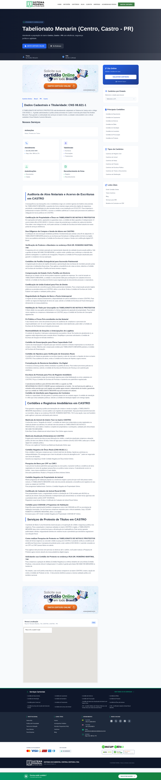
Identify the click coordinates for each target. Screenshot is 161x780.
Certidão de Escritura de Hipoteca (65, 358)
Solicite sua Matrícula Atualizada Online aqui (56, 445)
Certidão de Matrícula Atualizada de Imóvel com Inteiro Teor (94, 702)
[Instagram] (120, 721)
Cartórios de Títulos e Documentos (116, 171)
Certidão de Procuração (74, 254)
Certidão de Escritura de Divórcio (43, 280)
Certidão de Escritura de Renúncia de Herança (61, 368)
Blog (82, 4)
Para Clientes (30, 729)
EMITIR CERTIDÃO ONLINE (35, 46)
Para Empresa (30, 732)
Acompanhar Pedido (109, 4)
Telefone (87, 720)
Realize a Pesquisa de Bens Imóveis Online (55, 472)
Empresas (97, 4)
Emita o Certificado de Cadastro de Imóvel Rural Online (59, 500)
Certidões (66, 4)
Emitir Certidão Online (112, 189)
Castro (46, 99)
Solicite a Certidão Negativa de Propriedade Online (63, 486)
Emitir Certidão (126, 4)
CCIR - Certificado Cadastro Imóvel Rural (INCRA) (120, 706)
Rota (93, 622)
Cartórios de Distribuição (113, 174)
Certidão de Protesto (112, 138)
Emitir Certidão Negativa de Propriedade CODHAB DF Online (60, 514)
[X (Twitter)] (116, 721)
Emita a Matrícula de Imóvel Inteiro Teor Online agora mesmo (53, 431)
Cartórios (75, 4)
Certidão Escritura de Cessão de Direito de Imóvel (38, 706)
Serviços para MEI (111, 200)
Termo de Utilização (31, 726)
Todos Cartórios (110, 193)
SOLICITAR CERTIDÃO (121, 77)
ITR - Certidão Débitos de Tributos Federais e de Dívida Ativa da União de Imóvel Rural (94, 706)
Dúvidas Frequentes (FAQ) (61, 726)
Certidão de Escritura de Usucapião (80, 312)
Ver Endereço (57, 46)
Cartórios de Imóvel (111, 157)
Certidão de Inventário (112, 131)
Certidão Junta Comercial (33, 702)
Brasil (36, 99)
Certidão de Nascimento (113, 114)
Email (86, 729)
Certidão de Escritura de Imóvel (71, 224)
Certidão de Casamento (113, 117)
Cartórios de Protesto (112, 164)
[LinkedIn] (111, 721)
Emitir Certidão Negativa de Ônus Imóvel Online (57, 459)
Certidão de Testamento (61, 702)
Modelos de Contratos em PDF (115, 203)
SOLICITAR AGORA (127, 776)
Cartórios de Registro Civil (113, 153)
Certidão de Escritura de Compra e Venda (61, 238)
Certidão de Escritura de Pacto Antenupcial (79, 301)
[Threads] (129, 721)
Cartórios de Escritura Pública (114, 167)
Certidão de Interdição (64, 397)
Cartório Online (27, 99)
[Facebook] (125, 721)
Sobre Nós (29, 720)
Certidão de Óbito (111, 124)
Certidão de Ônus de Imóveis (117, 702)
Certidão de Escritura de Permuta (49, 379)
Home (59, 4)
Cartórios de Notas (111, 160)
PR (41, 99)
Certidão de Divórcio (112, 121)
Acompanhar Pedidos (60, 723)
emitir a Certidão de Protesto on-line (37, 573)
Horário (87, 734)
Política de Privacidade (32, 723)
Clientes (89, 4)
